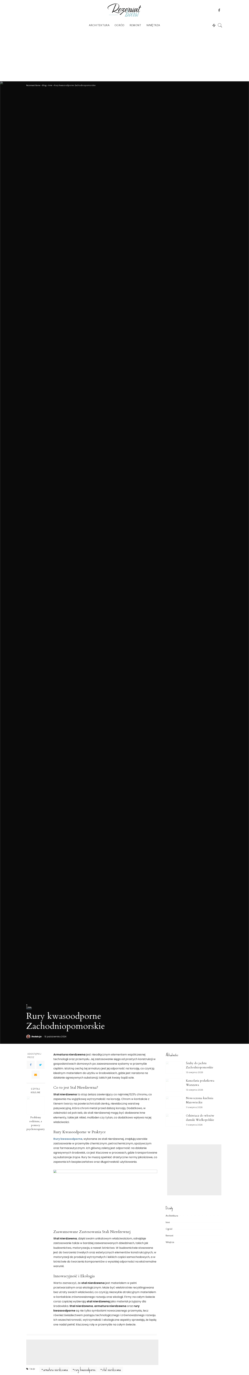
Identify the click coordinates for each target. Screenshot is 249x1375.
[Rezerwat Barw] (124, 10)
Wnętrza (170, 1242)
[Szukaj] (220, 25)
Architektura (172, 1215)
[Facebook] (31, 1065)
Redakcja (37, 1037)
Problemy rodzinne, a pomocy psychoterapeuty (36, 1123)
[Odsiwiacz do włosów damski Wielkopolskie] (174, 1120)
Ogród (169, 1229)
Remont (169, 1235)
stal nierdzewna (111, 1369)
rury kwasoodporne (85, 1369)
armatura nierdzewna (55, 1369)
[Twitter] (40, 1065)
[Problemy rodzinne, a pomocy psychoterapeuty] (36, 1105)
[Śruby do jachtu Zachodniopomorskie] (174, 1067)
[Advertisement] (124, 56)
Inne (29, 1007)
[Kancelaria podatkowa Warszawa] (174, 1085)
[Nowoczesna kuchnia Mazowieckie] (174, 1102)
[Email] (36, 1075)
